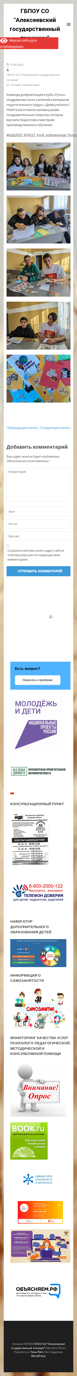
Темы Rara (36, 1351)
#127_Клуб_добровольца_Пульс (52, 135)
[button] (38, 166)
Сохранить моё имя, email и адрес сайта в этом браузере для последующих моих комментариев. (35, 555)
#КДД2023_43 (17, 135)
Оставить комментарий (25, 84)
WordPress (38, 1356)
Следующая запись (55, 428)
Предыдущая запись (22, 428)
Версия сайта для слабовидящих (18, 43)
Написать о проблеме (38, 680)
